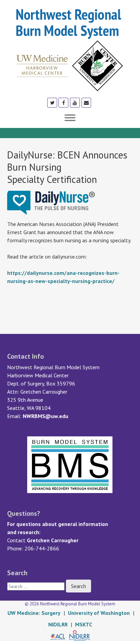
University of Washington (99, 612)
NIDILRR (58, 624)
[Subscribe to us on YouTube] (75, 102)
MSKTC (83, 624)
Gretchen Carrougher (52, 540)
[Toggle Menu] (70, 117)
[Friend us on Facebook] (63, 102)
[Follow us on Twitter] (52, 102)
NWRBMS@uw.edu (45, 416)
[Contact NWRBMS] (86, 102)
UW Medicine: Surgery (33, 612)
